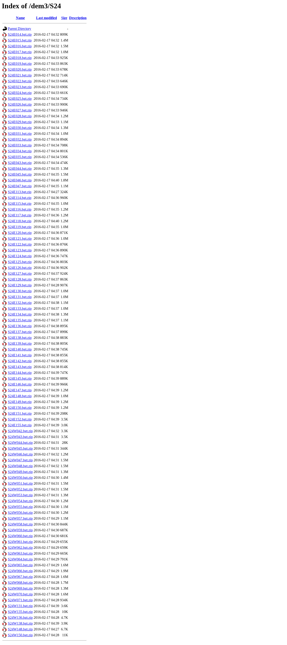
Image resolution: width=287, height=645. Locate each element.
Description (78, 18)
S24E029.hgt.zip (20, 122)
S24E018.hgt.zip (20, 58)
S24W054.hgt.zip (20, 501)
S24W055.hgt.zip (20, 507)
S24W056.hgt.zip (20, 512)
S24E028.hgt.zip (20, 116)
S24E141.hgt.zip (20, 355)
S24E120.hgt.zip (20, 233)
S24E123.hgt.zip (20, 250)
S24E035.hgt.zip (20, 157)
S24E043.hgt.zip (20, 163)
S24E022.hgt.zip (20, 81)
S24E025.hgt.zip (20, 98)
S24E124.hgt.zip (20, 256)
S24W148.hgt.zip (20, 629)
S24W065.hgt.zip (20, 565)
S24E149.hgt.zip (20, 402)
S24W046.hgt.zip (20, 454)
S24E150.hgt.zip (20, 408)
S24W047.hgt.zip (20, 460)
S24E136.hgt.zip (20, 326)
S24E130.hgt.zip (20, 291)
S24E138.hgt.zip (20, 338)
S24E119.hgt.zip (19, 227)
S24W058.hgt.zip (20, 524)
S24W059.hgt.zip (20, 530)
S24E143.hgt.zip (20, 367)
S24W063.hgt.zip (20, 553)
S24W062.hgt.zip (20, 547)
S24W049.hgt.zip (20, 472)
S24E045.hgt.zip (20, 174)
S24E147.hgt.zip (20, 390)
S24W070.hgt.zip (20, 594)
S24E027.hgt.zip (20, 110)
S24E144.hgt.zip (20, 373)
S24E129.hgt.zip (20, 285)
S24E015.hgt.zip (20, 40)
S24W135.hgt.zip (20, 612)
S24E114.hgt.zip (19, 198)
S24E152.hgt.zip (20, 419)
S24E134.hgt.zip (20, 314)
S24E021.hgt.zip (20, 75)
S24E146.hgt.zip (20, 384)
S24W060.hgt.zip (20, 536)
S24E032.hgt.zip (20, 139)
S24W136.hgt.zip (20, 617)
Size (64, 18)
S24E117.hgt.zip (19, 215)
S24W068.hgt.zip (20, 582)
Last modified (46, 18)
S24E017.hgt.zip (20, 52)
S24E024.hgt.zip (20, 93)
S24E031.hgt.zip (20, 133)
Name (20, 18)
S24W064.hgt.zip (20, 559)
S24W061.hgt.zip (20, 542)
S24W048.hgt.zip (20, 466)
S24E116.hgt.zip (19, 209)
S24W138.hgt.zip (20, 623)
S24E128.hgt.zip (20, 279)
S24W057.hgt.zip (20, 518)
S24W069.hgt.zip (20, 588)
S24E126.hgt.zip (20, 268)
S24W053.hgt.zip (20, 495)
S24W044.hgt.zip (20, 443)
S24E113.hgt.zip (19, 192)
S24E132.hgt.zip (20, 303)
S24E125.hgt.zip (20, 262)
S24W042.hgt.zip (20, 431)
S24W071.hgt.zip (20, 600)
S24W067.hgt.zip (20, 577)
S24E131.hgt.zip (20, 297)
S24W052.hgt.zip (20, 489)
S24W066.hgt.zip (20, 571)
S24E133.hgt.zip (20, 308)
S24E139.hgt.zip (20, 343)
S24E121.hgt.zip (20, 238)
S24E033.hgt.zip (20, 145)
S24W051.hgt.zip (20, 483)
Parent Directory (19, 29)
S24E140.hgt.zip (20, 349)
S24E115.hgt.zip (19, 203)
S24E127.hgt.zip (20, 273)
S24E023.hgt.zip (20, 87)
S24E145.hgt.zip (20, 378)
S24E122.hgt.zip (20, 244)
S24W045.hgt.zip (20, 448)
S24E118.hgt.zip (19, 221)
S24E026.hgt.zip (20, 104)
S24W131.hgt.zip (20, 606)
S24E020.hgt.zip (20, 69)
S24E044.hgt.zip (20, 168)
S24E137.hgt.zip (20, 332)
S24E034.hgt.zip (20, 151)
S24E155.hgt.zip (20, 425)
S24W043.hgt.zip (20, 437)
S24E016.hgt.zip (20, 46)
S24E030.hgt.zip (20, 128)
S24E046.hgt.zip (20, 180)
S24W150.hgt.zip (20, 635)
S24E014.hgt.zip (20, 34)
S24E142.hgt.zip (20, 361)
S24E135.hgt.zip (20, 320)
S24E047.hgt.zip (20, 186)
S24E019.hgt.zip (20, 63)
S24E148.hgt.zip (20, 396)
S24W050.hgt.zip (20, 477)
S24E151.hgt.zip (20, 413)
